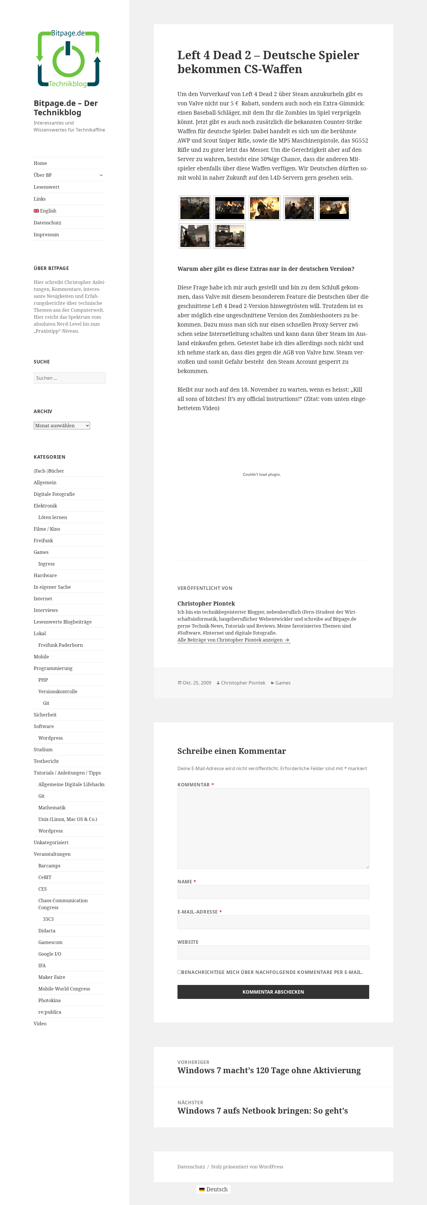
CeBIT (44, 877)
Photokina (49, 1000)
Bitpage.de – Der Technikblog (66, 108)
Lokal (40, 633)
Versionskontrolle (58, 691)
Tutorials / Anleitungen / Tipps (67, 773)
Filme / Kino (47, 529)
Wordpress (50, 738)
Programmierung (53, 668)
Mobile (41, 656)
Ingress (46, 564)
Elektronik (45, 505)
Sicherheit (45, 715)
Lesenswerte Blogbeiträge (63, 622)
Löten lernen (52, 517)
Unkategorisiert (51, 842)
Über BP (43, 175)
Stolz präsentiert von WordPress (247, 1166)
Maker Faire (51, 977)
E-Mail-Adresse (199, 912)
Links (40, 199)
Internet (43, 598)
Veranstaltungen (52, 854)
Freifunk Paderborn (60, 645)
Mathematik (51, 807)
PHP (43, 680)
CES (42, 889)
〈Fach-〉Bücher (49, 471)
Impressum (46, 234)
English (47, 211)
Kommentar (195, 784)
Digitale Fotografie (54, 494)
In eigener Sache (52, 587)
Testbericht (46, 761)
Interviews (46, 610)
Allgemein (45, 482)
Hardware (45, 575)
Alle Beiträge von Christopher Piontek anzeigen (230, 640)
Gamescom (50, 942)
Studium (43, 749)
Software (44, 726)
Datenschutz (47, 222)
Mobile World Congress (64, 989)
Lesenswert (47, 187)
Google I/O (49, 954)
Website (187, 942)
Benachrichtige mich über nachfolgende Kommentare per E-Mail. (272, 972)
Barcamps (49, 865)
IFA (42, 965)
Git (46, 703)
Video (40, 1023)
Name (186, 881)
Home (40, 163)
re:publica (49, 1012)
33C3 (48, 919)
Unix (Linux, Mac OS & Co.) (67, 819)
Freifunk (43, 540)
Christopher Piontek (243, 683)
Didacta (46, 930)
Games (41, 552)
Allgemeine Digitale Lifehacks (71, 784)
